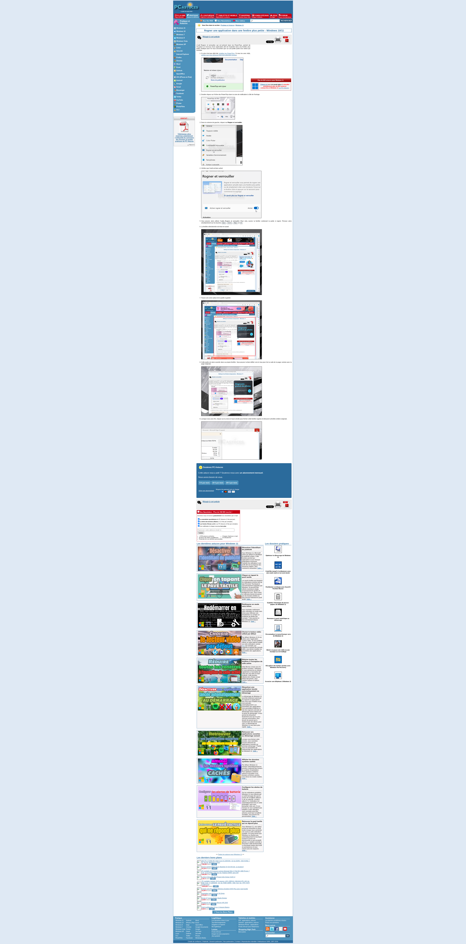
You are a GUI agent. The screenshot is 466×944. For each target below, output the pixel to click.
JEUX (273, 16)
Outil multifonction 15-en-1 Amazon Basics (215, 907)
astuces (253, 920)
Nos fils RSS (208, 21)
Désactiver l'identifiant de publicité (251, 548)
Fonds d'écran (216, 932)
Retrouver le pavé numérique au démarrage (278, 619)
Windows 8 (179, 925)
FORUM (285, 16)
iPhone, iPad (190, 923)
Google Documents (201, 927)
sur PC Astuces (284, 88)
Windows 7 (179, 927)
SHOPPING (244, 16)
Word (197, 920)
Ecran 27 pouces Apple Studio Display (214, 898)
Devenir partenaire (216, 941)
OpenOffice (199, 925)
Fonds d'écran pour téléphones (248, 927)
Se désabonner (226, 537)
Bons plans (242, 932)
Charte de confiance (194, 941)
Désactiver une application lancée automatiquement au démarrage (250, 690)
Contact (237, 941)
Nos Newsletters (224, 21)
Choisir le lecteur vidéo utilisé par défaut (251, 633)
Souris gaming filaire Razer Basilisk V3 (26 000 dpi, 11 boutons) (223, 867)
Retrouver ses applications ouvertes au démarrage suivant (251, 734)
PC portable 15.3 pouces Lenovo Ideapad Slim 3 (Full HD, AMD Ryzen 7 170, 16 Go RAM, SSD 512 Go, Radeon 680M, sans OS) (226, 872)
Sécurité (198, 933)
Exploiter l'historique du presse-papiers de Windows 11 (278, 603)
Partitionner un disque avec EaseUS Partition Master (278, 588)
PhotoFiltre (179, 938)
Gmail (188, 931)
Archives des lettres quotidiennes (208, 537)
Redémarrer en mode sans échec (250, 605)
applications (246, 920)
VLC (243, 646)
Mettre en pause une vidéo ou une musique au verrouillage (278, 651)
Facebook (189, 938)
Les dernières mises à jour (220, 920)
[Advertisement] (245, 6)
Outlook (188, 933)
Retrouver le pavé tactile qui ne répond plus (252, 822)
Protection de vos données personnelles (211, 539)
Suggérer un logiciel (218, 924)
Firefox (188, 929)
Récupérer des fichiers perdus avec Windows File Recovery (278, 666)
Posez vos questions (272, 922)
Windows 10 (179, 923)
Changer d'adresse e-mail (229, 536)
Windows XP (179, 931)
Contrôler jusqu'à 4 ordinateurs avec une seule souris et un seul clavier (278, 572)
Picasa (197, 936)
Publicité (205, 941)
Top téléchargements (218, 922)
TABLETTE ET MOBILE (226, 16)
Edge (188, 925)
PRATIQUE (193, 16)
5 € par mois (205, 483)
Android (188, 920)
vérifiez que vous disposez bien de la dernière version (219, 55)
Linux (177, 933)
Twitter (188, 936)
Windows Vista (180, 929)
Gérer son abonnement (206, 491)
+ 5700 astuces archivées (206, 536)
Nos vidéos (240, 21)
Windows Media (200, 938)
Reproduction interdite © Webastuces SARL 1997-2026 (260, 941)
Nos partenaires (228, 941)
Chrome (188, 927)
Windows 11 (179, 920)
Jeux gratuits (216, 936)
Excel (197, 923)
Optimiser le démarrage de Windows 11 (278, 556)
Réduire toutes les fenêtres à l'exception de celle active (252, 661)
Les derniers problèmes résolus (275, 920)
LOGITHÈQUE (207, 16)
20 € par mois (231, 483)
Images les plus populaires (220, 934)
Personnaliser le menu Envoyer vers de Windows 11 (278, 635)
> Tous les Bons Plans (223, 912)
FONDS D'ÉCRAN (260, 16)
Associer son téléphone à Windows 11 (278, 681)
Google (197, 929)
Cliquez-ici (192, 144)
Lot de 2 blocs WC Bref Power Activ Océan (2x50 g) (218, 877)
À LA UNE (180, 16)
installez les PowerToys (227, 53)
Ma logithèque (216, 927)
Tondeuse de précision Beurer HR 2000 (215, 903)
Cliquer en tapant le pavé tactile (250, 576)
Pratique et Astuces (185, 22)
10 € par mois (217, 483)
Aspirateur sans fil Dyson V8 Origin (213, 893)
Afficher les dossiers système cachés (250, 760)
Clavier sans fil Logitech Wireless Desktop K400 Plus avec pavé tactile (225, 889)
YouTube (198, 931)
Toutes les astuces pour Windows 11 (230, 854)
